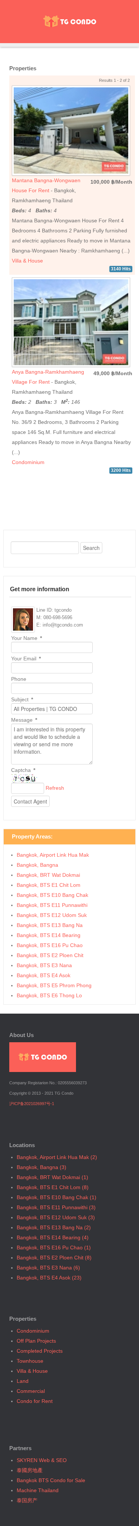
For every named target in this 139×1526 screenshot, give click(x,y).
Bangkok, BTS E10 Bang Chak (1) (56, 1197)
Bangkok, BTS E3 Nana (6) (48, 1268)
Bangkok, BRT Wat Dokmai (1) (52, 1177)
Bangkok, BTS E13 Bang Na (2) (54, 1227)
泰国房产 (27, 1500)
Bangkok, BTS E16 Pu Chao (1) (54, 1247)
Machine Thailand (38, 1490)
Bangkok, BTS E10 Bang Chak (52, 895)
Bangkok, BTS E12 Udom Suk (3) (56, 1217)
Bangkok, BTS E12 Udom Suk (52, 915)
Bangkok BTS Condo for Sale (51, 1480)
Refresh (55, 788)
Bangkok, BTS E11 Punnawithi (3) (56, 1207)
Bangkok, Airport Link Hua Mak (53, 855)
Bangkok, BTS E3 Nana (44, 965)
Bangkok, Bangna (37, 865)
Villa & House (27, 261)
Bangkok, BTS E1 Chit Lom (48, 885)
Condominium (28, 462)
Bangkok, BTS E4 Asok (43, 975)
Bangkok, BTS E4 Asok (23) (49, 1278)
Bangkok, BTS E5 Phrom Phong (54, 985)
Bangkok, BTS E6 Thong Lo (49, 995)
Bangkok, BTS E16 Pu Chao (50, 945)
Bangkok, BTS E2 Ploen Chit (50, 955)
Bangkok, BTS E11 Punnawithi (52, 905)
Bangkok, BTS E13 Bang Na (50, 925)
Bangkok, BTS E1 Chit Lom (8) (53, 1187)
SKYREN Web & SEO (42, 1460)
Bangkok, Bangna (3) (41, 1167)
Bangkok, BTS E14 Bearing (48, 935)
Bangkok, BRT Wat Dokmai (48, 875)
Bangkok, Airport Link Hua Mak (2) (57, 1157)
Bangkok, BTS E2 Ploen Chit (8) (54, 1258)
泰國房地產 (30, 1470)
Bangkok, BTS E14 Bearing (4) (53, 1237)
